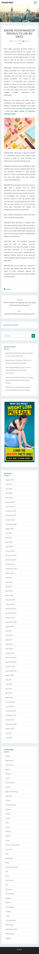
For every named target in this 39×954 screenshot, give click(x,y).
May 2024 (9, 586)
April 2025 (9, 542)
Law (7, 854)
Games (8, 827)
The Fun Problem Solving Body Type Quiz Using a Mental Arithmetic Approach (19, 302)
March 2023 (9, 649)
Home (8, 840)
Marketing (9, 858)
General (8, 831)
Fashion (8, 809)
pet (7, 871)
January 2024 (10, 604)
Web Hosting (10, 934)
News (7, 863)
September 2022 (11, 671)
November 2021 (11, 715)
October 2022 (10, 666)
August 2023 (10, 626)
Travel (8, 916)
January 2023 (10, 653)
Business (9, 774)
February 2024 (10, 600)
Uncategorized (11, 920)
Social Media (10, 894)
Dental (8, 787)
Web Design (10, 925)
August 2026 (10, 480)
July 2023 (9, 631)
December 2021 (11, 711)
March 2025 (9, 546)
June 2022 (9, 684)
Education (9, 796)
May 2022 (9, 689)
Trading (8, 911)
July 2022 (9, 680)
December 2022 (11, 657)
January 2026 (10, 506)
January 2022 (10, 706)
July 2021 (9, 733)
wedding (8, 938)
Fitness (8, 818)
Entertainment (11, 805)
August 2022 (10, 675)
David (27, 41)
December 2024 (11, 555)
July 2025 (9, 533)
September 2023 (11, 622)
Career (8, 778)
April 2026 (9, 493)
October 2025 (10, 520)
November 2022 (11, 662)
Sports (8, 903)
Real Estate (10, 880)
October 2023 (10, 618)
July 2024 (9, 578)
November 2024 (11, 560)
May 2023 (9, 640)
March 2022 (9, 697)
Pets (7, 876)
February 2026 (10, 502)
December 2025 (11, 511)
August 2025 (10, 529)
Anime (8, 756)
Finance (8, 814)
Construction (10, 783)
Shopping (9, 889)
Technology (10, 907)
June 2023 (9, 635)
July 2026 (9, 484)
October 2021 (10, 720)
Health (8, 836)
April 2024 (9, 591)
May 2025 (9, 538)
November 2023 (11, 613)
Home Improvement (13, 845)
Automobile (10, 765)
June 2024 (9, 582)
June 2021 (9, 737)
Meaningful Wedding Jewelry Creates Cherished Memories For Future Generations (18, 370)
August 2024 (10, 573)
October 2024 (10, 564)
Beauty (8, 289)
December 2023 (11, 609)
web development (12, 929)
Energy (8, 800)
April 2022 (9, 693)
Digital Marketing (12, 792)
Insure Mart (8, 2)
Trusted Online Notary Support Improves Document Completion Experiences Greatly (20, 380)
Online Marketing (12, 867)
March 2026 (9, 498)
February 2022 (10, 702)
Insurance (9, 849)
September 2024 (11, 569)
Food (7, 823)
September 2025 (11, 524)
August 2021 (10, 729)
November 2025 (11, 515)
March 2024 (9, 595)
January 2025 (10, 551)
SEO (7, 885)
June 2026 (9, 489)
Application (10, 760)
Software (9, 898)
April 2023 (9, 644)
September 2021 (11, 724)
